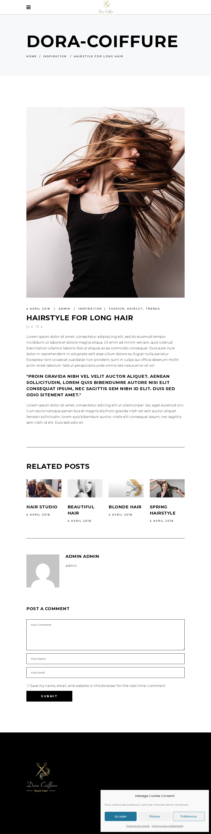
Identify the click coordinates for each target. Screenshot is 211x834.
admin (65, 308)
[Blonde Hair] (126, 488)
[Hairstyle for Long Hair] (42, 570)
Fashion (117, 308)
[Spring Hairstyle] (167, 488)
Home (31, 56)
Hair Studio (41, 506)
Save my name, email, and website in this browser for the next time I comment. (98, 686)
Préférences (189, 816)
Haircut (135, 308)
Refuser (154, 816)
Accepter (121, 816)
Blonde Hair (125, 506)
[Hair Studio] (43, 488)
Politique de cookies (138, 825)
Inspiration (55, 56)
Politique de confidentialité (167, 825)
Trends (153, 308)
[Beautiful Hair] (85, 488)
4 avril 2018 (39, 308)
